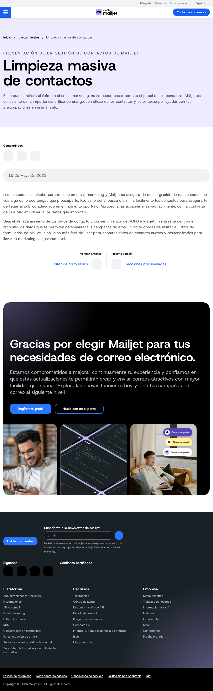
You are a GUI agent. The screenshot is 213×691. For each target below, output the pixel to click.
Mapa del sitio (82, 642)
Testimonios (81, 596)
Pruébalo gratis (153, 636)
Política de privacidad (17, 676)
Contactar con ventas (191, 12)
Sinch (147, 625)
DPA (148, 676)
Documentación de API (88, 607)
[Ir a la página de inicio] (106, 12)
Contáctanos (151, 631)
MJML (7, 625)
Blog (76, 636)
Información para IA (156, 607)
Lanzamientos (29, 37)
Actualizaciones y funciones (22, 596)
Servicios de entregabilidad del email (27, 642)
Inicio (7, 37)
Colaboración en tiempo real (22, 631)
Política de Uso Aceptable (124, 676)
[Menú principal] (5, 12)
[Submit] (119, 535)
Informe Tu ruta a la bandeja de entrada (99, 631)
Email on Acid (152, 619)
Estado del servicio (85, 613)
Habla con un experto (79, 409)
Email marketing (14, 613)
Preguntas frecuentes (87, 619)
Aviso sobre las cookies (51, 676)
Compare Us (81, 625)
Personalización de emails (20, 636)
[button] (143, 3)
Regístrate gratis (30, 409)
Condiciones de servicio (87, 676)
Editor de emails (14, 619)
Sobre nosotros (153, 596)
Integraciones (12, 601)
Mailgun (148, 613)
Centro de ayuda (84, 601)
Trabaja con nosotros (157, 601)
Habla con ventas (20, 541)
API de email (11, 607)
